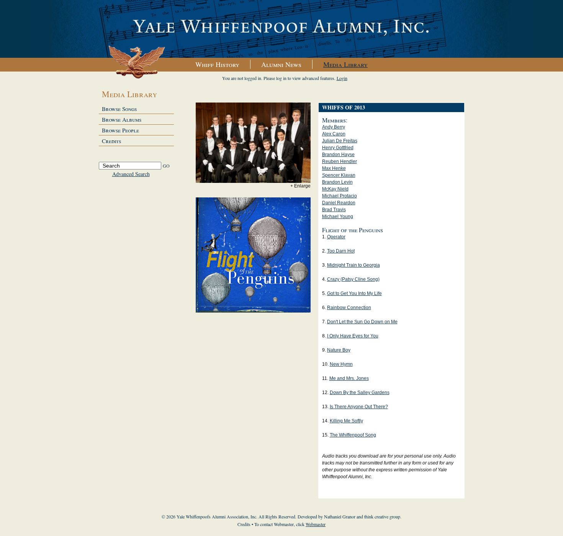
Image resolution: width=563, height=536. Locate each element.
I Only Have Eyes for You (352, 336)
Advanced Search (131, 174)
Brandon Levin (337, 182)
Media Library (345, 64)
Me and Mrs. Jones (349, 378)
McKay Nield (335, 189)
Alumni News (281, 64)
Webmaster (316, 524)
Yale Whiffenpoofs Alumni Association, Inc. (281, 29)
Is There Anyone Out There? (359, 406)
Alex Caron (333, 134)
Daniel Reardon (338, 202)
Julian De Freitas (339, 140)
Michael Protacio (339, 196)
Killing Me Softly (346, 421)
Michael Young (337, 216)
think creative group (382, 516)
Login (342, 78)
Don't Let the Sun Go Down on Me (362, 321)
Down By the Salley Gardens (360, 392)
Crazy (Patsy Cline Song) (353, 279)
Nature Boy (338, 350)
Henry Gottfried (338, 147)
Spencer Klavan (338, 175)
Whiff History (217, 64)
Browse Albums (121, 119)
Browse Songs (119, 108)
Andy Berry (333, 127)
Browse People (120, 130)
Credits (111, 141)
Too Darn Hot (341, 251)
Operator (336, 236)
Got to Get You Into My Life (354, 293)
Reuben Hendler (339, 161)
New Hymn (341, 364)
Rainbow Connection (349, 307)
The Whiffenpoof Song (353, 435)
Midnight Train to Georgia (353, 265)
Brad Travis (334, 209)
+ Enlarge (300, 186)
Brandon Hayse (338, 154)
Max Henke (334, 168)
